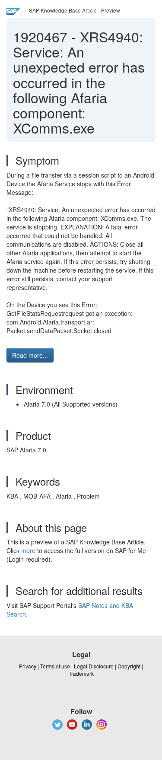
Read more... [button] (30, 355)
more (28, 550)
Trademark (81, 673)
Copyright (129, 666)
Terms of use (55, 666)
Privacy (27, 666)
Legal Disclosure (94, 666)
